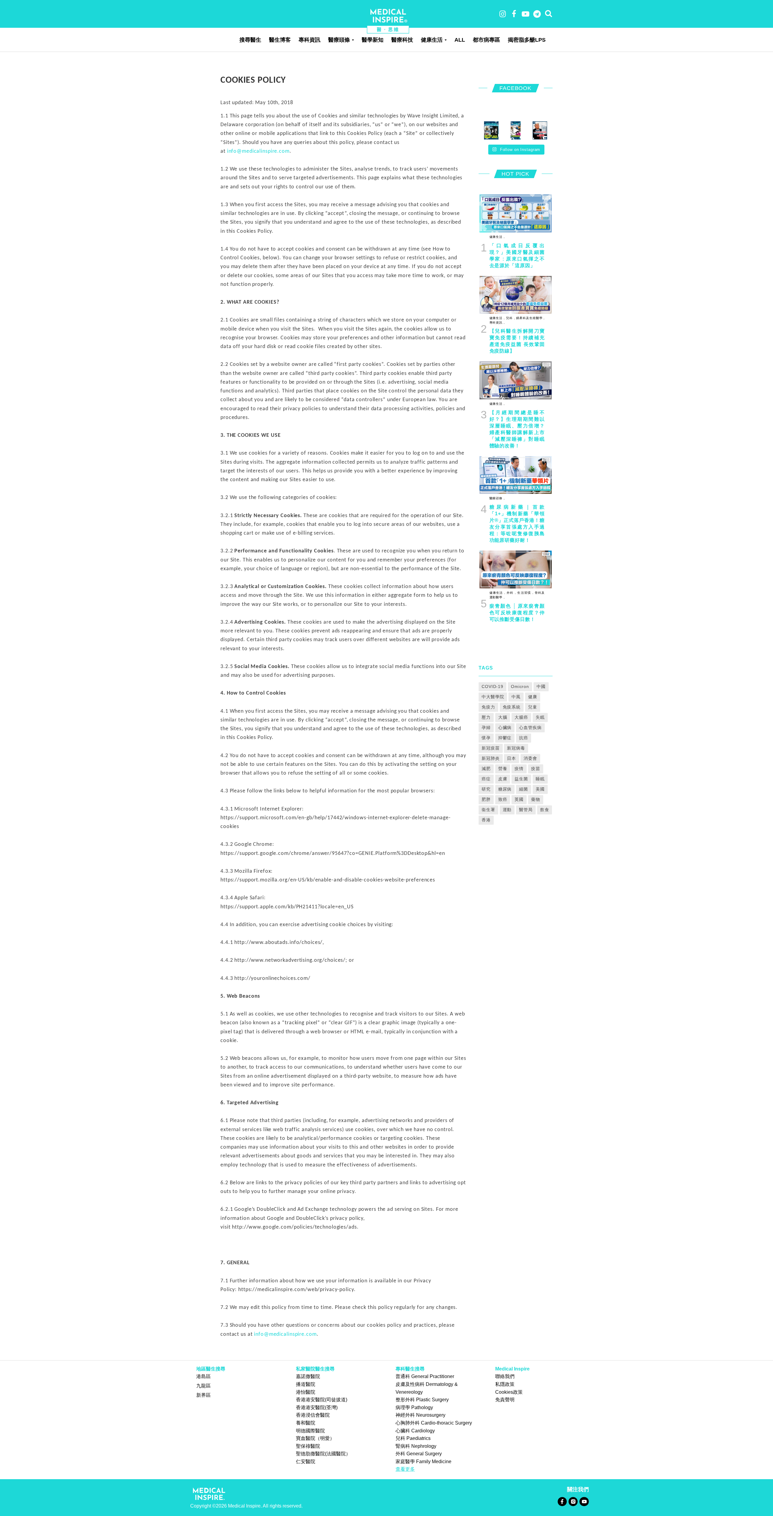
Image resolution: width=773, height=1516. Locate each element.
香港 (486, 819)
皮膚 (502, 778)
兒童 (532, 707)
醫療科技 (402, 40)
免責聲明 (505, 1399)
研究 (486, 789)
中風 (516, 696)
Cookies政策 (509, 1392)
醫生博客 (280, 40)
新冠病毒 (516, 748)
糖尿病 (505, 789)
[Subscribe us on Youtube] (584, 1501)
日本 (511, 758)
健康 (532, 696)
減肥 (486, 768)
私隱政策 (505, 1384)
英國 (519, 799)
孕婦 (486, 727)
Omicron (520, 686)
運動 (507, 809)
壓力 (486, 717)
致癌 (502, 799)
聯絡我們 (505, 1376)
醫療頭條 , (497, 498)
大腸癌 (521, 717)
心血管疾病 (530, 727)
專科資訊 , (497, 322)
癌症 (486, 778)
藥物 (535, 799)
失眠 (540, 717)
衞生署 (488, 809)
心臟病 (505, 727)
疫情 (519, 768)
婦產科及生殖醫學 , (530, 318)
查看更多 (405, 1469)
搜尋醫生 (250, 40)
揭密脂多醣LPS (527, 40)
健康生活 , (497, 236)
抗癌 (523, 737)
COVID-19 (492, 686)
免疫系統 (512, 707)
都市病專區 (486, 40)
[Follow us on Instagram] (573, 1501)
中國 (541, 686)
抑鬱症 (505, 737)
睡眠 (540, 778)
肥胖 (486, 799)
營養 (502, 768)
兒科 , (510, 318)
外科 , (510, 592)
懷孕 (486, 737)
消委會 (530, 758)
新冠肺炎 (491, 758)
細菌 (523, 789)
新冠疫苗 (491, 748)
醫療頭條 (339, 40)
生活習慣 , (525, 592)
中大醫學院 (493, 696)
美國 (540, 789)
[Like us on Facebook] (562, 1501)
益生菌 (521, 778)
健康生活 (432, 40)
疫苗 (535, 768)
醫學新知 (372, 40)
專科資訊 (309, 40)
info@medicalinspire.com (258, 151)
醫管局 (526, 809)
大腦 (502, 717)
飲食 (544, 809)
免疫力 (488, 707)
